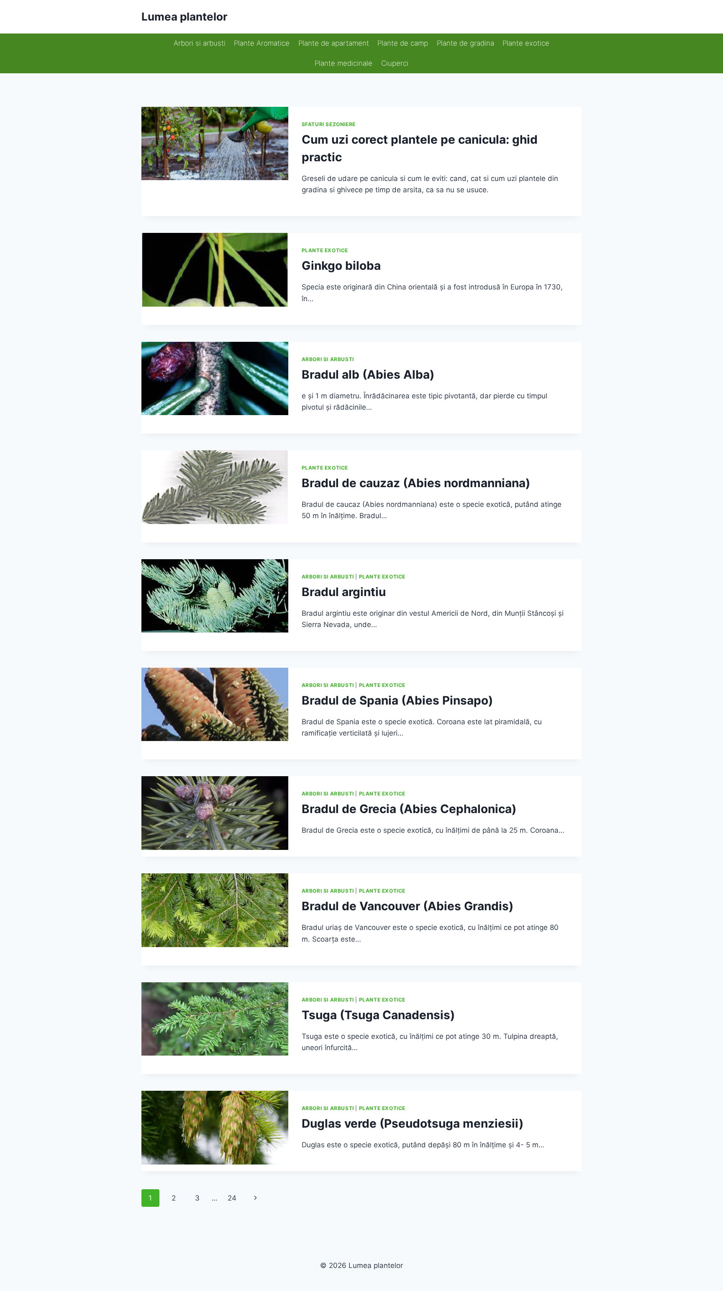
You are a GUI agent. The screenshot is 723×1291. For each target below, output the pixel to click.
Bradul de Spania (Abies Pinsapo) (397, 700)
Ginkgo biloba (341, 265)
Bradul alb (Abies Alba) (368, 374)
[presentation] (214, 143)
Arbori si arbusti (200, 43)
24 (232, 1198)
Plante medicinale (343, 63)
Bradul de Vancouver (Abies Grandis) (407, 906)
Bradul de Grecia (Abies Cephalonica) (409, 809)
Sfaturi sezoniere (329, 124)
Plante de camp (402, 43)
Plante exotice (526, 43)
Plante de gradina (465, 43)
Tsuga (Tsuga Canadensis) (378, 1015)
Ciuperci (394, 63)
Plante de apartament (333, 43)
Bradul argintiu (344, 592)
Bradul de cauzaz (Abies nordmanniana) (416, 483)
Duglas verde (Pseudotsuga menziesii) (412, 1123)
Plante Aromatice (262, 43)
